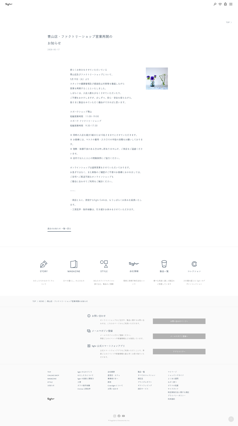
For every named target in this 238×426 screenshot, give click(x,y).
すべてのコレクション (146, 375)
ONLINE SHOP (53, 375)
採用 (109, 382)
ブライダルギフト (145, 382)
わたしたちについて (86, 375)
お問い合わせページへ (179, 321)
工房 (79, 382)
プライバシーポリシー (177, 396)
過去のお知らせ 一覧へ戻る (59, 228)
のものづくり (85, 372)
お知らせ (51, 386)
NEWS (41, 301)
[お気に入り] (220, 4)
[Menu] (230, 4)
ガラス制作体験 (84, 386)
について (115, 386)
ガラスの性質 (173, 386)
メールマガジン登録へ (179, 336)
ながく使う (172, 382)
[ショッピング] (225, 4)
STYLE (50, 382)
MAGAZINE (52, 379)
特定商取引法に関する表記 (178, 392)
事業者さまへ (113, 379)
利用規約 (171, 399)
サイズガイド (173, 389)
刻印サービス (143, 389)
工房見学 (84, 389)
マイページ (172, 372)
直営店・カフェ (114, 375)
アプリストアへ (179, 351)
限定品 (140, 379)
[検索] (215, 4)
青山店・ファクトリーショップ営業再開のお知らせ (67, 301)
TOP (228, 22)
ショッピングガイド (176, 375)
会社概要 (111, 372)
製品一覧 (141, 372)
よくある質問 (173, 379)
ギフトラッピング (145, 386)
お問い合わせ (113, 389)
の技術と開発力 (86, 379)
